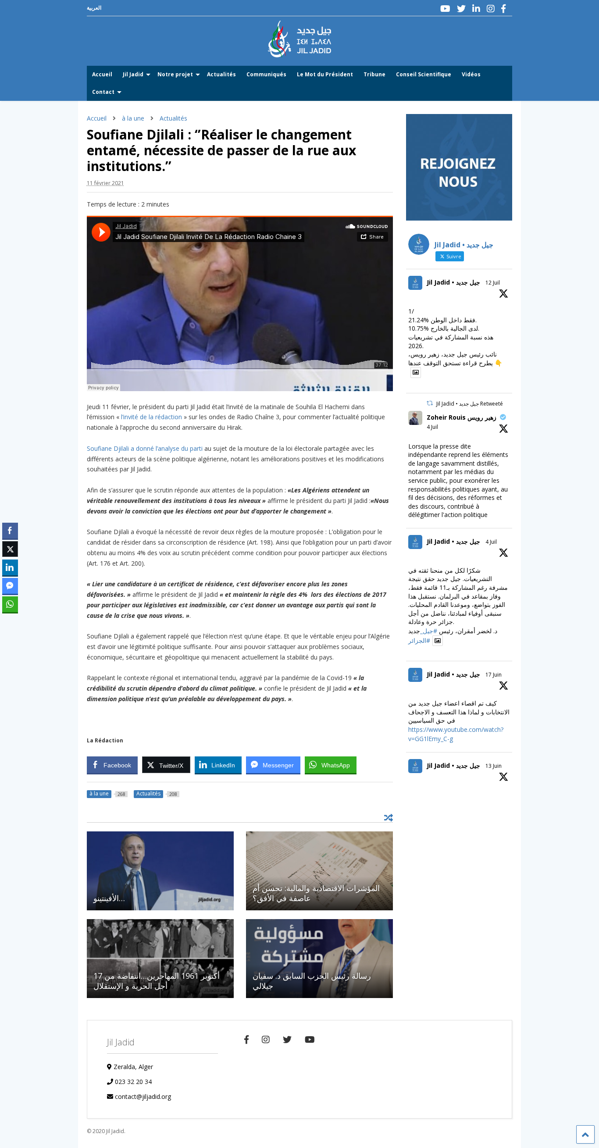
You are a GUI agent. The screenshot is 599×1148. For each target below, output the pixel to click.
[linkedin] (476, 8)
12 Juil (492, 282)
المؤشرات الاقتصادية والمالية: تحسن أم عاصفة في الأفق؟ (316, 893)
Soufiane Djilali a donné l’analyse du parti (145, 448)
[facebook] (503, 8)
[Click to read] (160, 870)
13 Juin (493, 766)
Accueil (102, 74)
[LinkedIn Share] (10, 567)
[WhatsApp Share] (10, 604)
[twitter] (461, 8)
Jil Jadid (133, 74)
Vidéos (471, 74)
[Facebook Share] (10, 530)
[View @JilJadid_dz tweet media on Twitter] (415, 372)
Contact (103, 92)
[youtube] (445, 8)
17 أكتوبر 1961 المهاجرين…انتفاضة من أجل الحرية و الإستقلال (156, 980)
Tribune (374, 74)
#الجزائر (419, 640)
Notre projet (175, 74)
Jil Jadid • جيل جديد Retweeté (469, 403)
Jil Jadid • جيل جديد (453, 282)
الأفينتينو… (109, 898)
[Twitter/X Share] (10, 549)
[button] (10, 621)
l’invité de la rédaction (151, 417)
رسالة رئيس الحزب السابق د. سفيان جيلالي (312, 980)
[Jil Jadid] (299, 53)
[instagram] (491, 8)
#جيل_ (428, 631)
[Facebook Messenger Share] (10, 586)
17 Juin (493, 674)
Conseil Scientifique (423, 74)
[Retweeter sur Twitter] (430, 403)
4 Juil (432, 427)
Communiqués (266, 74)
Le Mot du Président (325, 74)
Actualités (221, 74)
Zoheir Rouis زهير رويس (461, 417)
